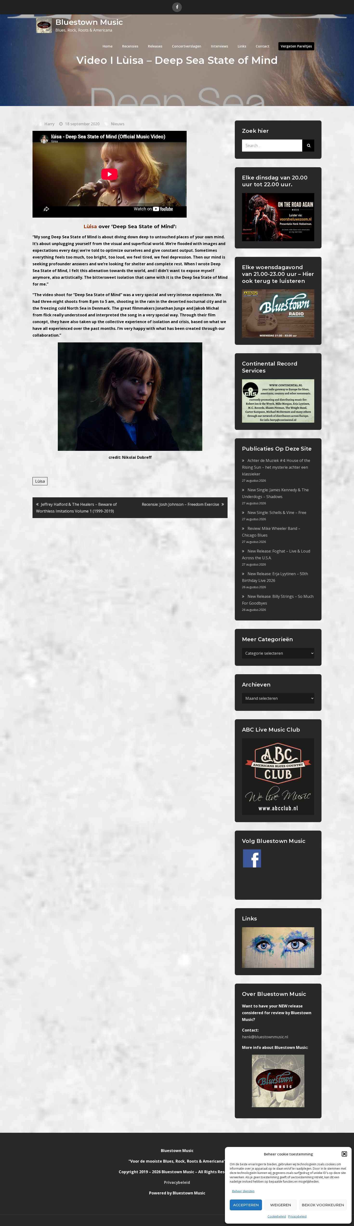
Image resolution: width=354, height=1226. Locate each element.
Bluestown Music (89, 22)
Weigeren (280, 1205)
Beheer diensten (243, 1191)
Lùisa (40, 481)
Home (107, 46)
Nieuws (118, 124)
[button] (344, 1154)
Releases (155, 46)
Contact (262, 46)
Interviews (219, 46)
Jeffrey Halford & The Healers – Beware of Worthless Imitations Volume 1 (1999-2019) (76, 508)
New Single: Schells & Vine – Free (277, 512)
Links (242, 46)
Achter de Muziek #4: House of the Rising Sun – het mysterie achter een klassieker (276, 467)
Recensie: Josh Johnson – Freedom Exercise (180, 504)
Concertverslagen (186, 46)
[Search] (308, 146)
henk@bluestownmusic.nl (265, 1036)
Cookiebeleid (277, 1216)
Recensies (130, 46)
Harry (49, 124)
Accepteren (246, 1205)
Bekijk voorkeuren (323, 1205)
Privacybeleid (297, 1216)
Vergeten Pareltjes (296, 46)
